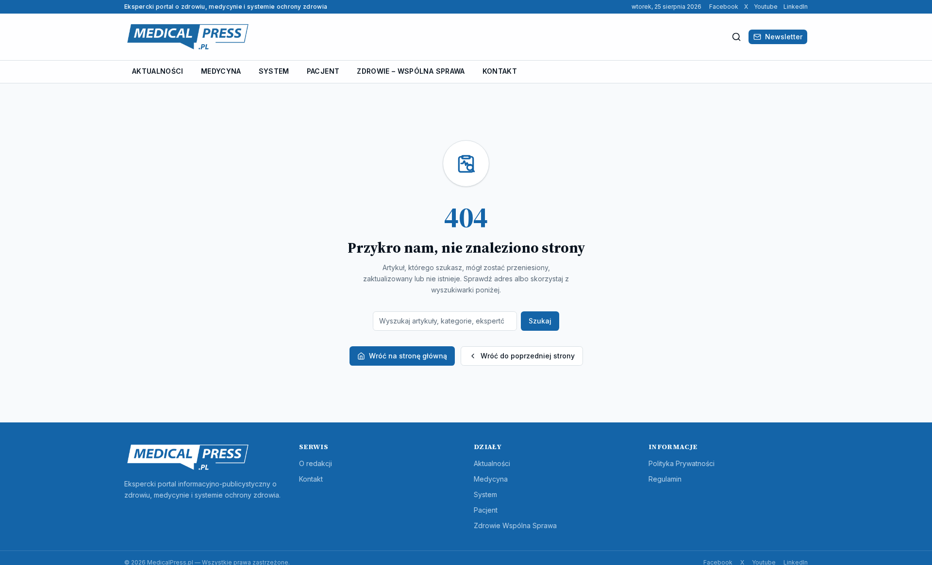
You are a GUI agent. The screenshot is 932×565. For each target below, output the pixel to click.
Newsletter (783, 36)
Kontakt (500, 71)
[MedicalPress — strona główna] (187, 36)
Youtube (766, 6)
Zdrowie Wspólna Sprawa (515, 525)
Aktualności (157, 71)
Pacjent (323, 71)
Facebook (723, 6)
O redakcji (315, 463)
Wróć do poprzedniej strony (528, 356)
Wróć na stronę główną (408, 356)
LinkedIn (795, 6)
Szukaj (540, 321)
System (274, 71)
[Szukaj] (736, 37)
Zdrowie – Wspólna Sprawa (411, 71)
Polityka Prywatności (682, 463)
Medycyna (221, 71)
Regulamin (665, 479)
